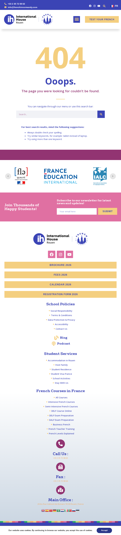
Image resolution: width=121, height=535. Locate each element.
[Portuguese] (70, 510)
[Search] (101, 114)
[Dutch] (62, 510)
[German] (55, 510)
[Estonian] (78, 510)
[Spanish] (47, 510)
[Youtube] (98, 5)
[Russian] (74, 510)
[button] (104, 6)
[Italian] (66, 510)
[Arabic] (58, 510)
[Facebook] (90, 5)
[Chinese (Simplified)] (51, 510)
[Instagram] (94, 5)
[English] (43, 510)
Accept (104, 530)
